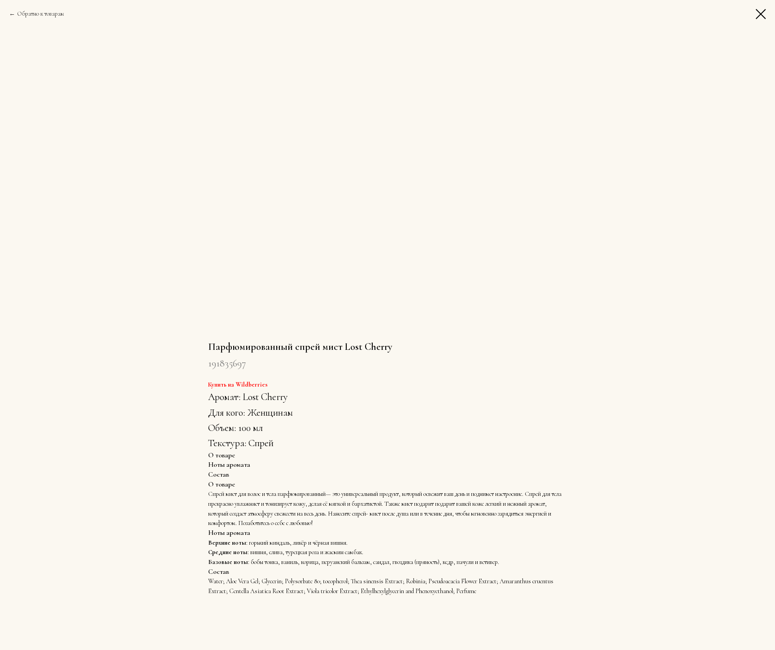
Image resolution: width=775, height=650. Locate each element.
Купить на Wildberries (238, 384)
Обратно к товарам (40, 13)
